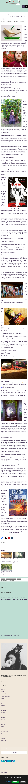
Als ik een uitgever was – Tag (6, 587)
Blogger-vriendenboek (6, 12)
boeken (18, 579)
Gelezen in (3, 712)
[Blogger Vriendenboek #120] (6, 567)
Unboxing (3, 738)
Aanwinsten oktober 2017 (6, 591)
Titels (2, 735)
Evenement (3, 705)
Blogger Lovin (3, 693)
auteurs (3, 579)
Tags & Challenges (4, 731)
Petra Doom (10, 580)
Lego (2, 714)
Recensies (3, 728)
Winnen (2, 742)
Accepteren (15, 781)
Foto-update (3, 710)
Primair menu (26, 6)
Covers (2, 700)
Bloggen (2, 691)
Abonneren (14, 752)
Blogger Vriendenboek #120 (6, 571)
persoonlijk (4, 580)
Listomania (3, 717)
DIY (1, 703)
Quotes (2, 726)
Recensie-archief (4, 772)
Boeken (2, 698)
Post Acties (3, 721)
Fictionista (3, 707)
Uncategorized (4, 740)
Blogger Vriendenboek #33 (6, 558)
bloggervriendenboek (11, 579)
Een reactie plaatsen (19, 21)
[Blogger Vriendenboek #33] (6, 555)
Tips (1, 733)
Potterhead (3, 724)
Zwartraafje (4, 7)
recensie (7, 76)
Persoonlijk (3, 719)
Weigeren (23, 781)
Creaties (2, 774)
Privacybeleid (7, 781)
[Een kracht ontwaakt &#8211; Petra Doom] (19, 555)
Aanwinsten (3, 689)
